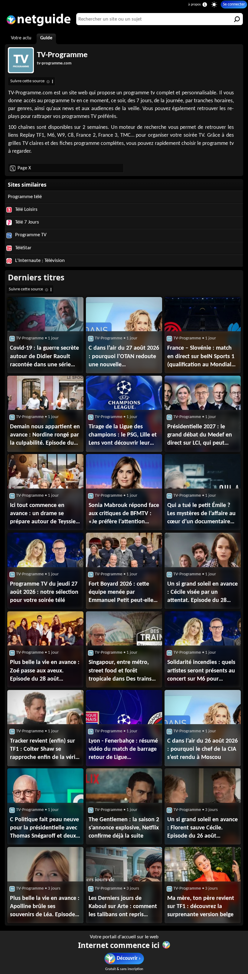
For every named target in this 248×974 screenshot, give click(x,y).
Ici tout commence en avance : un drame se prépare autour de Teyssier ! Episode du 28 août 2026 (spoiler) (44, 514)
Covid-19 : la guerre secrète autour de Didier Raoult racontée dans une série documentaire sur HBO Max (45, 357)
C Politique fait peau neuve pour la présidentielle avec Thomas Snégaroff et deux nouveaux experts (44, 828)
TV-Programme (62, 55)
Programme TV (30, 234)
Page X (24, 168)
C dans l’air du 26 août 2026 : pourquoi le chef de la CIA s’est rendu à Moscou (202, 749)
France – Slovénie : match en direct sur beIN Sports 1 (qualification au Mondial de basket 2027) (200, 357)
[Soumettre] (237, 19)
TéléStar (22, 247)
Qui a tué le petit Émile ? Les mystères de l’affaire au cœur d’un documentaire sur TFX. (201, 514)
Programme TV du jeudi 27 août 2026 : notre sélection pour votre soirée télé (44, 592)
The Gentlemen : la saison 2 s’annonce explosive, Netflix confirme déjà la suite (124, 828)
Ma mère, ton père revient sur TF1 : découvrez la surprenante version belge (200, 906)
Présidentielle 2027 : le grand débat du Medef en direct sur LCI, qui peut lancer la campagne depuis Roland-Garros (199, 435)
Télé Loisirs (26, 209)
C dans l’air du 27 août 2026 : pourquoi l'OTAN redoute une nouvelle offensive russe (124, 357)
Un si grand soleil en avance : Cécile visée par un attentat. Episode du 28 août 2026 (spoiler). (202, 593)
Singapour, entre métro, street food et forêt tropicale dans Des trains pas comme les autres (120, 671)
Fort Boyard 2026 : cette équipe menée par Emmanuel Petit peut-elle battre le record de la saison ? (121, 593)
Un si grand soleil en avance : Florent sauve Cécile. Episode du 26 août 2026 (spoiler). (202, 828)
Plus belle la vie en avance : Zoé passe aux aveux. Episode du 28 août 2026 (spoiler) (45, 671)
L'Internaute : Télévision (39, 260)
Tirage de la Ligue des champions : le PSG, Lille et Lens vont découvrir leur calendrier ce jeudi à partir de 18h (123, 435)
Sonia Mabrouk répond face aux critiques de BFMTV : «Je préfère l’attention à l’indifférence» (124, 514)
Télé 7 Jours (26, 222)
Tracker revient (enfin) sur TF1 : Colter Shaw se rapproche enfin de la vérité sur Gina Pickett (45, 750)
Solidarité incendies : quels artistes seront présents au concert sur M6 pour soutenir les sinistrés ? (201, 671)
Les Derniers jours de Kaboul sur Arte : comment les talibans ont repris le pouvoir (123, 907)
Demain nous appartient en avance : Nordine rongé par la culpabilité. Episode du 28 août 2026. (45, 435)
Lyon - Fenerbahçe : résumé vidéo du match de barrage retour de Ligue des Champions (123, 750)
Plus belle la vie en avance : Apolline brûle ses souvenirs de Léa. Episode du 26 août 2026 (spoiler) (45, 907)
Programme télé (25, 196)
